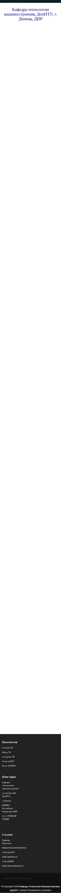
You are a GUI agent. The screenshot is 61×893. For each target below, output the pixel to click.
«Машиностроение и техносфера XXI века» (29, 709)
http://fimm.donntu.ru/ (12, 865)
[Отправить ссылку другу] (58, 53)
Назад (7, 295)
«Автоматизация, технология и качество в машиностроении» (28, 655)
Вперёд (53, 295)
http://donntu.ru (9, 856)
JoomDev (46, 890)
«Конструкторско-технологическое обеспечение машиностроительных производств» (31, 40)
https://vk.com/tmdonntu (14, 847)
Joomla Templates (28, 890)
